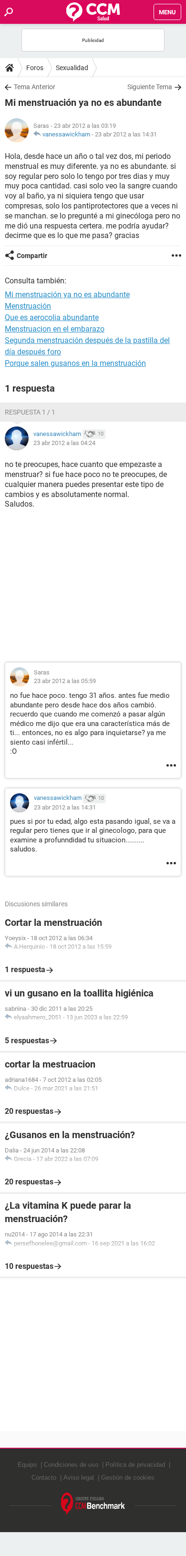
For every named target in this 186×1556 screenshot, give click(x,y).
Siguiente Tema (149, 87)
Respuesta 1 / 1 (30, 412)
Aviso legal (78, 1477)
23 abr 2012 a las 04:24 (64, 442)
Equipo (27, 1464)
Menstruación (28, 306)
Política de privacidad (135, 1464)
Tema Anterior (34, 87)
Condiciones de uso (71, 1464)
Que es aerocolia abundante (52, 317)
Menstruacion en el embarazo (54, 328)
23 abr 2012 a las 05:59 (65, 681)
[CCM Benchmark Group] (93, 1504)
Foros (34, 68)
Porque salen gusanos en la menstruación (75, 363)
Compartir (32, 255)
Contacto (43, 1477)
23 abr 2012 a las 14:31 (126, 134)
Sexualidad (72, 68)
